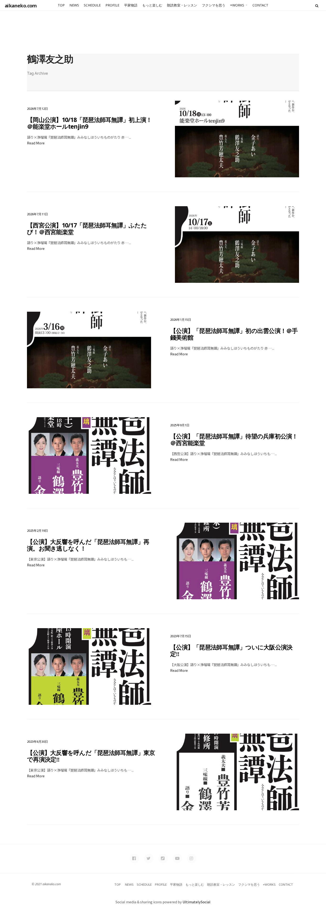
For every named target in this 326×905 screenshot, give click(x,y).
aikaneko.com (21, 5)
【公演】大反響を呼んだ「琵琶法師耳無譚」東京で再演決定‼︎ (91, 755)
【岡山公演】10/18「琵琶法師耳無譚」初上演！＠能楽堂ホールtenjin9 (89, 123)
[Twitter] (148, 858)
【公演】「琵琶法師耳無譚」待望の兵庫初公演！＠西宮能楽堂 (234, 439)
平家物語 (130, 5)
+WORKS (237, 5)
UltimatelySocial (196, 901)
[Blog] (163, 858)
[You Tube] (177, 858)
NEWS (74, 5)
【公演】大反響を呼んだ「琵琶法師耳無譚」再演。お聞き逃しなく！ (88, 544)
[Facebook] (134, 858)
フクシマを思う (213, 5)
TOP (61, 5)
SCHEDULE (92, 5)
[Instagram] (191, 858)
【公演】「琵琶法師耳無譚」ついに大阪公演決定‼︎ (231, 650)
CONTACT (260, 5)
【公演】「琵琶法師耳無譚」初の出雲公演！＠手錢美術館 (234, 333)
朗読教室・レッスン (182, 5)
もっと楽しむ (152, 5)
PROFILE (112, 5)
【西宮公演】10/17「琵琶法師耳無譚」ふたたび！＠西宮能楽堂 (87, 228)
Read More (36, 142)
